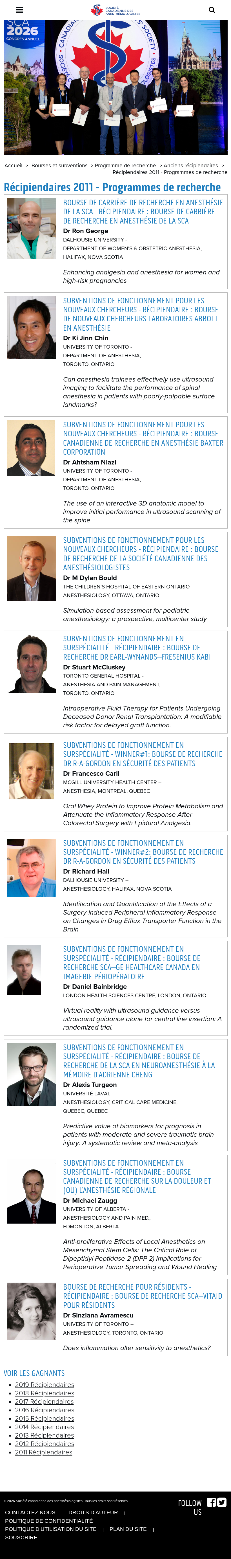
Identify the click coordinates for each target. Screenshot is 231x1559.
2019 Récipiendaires (44, 1385)
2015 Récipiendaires (44, 1418)
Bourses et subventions (60, 165)
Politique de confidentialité (49, 1521)
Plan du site (128, 1529)
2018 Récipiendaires (44, 1393)
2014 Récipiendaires (44, 1427)
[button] (19, 10)
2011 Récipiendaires (43, 1452)
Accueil (13, 165)
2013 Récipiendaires (44, 1435)
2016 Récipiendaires (44, 1410)
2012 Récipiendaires (44, 1444)
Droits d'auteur (93, 1512)
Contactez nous (30, 1512)
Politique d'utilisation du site (51, 1529)
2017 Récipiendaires (44, 1402)
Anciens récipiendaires (191, 165)
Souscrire (21, 1537)
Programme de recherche (125, 165)
